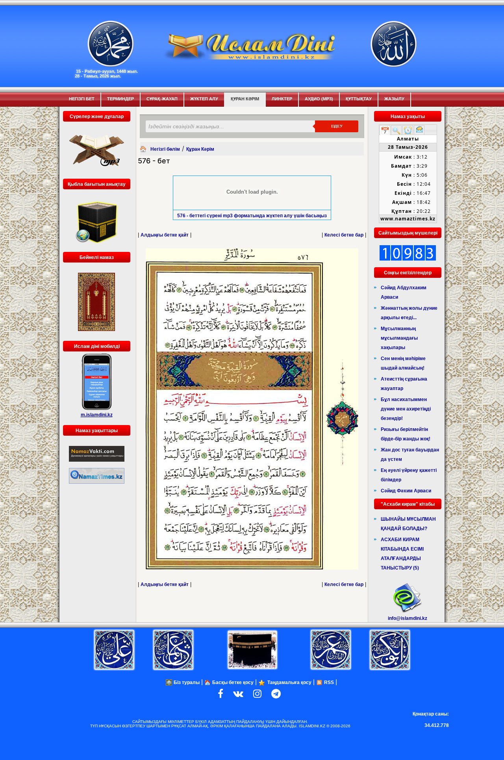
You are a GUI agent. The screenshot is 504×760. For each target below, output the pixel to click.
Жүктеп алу (204, 98)
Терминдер (120, 98)
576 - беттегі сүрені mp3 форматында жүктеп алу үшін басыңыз (252, 215)
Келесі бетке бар (343, 235)
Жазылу (394, 98)
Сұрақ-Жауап (162, 98)
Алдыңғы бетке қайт (165, 235)
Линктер (282, 98)
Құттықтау (359, 98)
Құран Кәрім (245, 98)
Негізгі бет (81, 98)
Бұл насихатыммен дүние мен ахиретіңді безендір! (406, 409)
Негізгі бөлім (165, 149)
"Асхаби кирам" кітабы (408, 504)
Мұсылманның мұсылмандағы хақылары (399, 338)
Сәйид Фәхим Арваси (406, 491)
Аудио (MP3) (319, 98)
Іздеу (337, 126)
